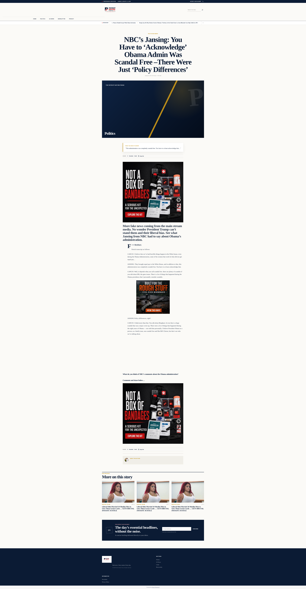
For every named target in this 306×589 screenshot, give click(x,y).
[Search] (202, 9)
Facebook (131, 156)
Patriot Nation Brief (195, 1)
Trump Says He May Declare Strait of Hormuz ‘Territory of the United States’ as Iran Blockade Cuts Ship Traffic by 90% (145, 22)
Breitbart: (138, 245)
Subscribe (195, 529)
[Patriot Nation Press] (110, 10)
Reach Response (156, 587)
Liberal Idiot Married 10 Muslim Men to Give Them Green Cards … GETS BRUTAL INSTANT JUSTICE (118, 509)
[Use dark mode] (203, 1)
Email (135, 156)
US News (155, 33)
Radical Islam (106, 504)
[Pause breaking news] (202, 23)
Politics (150, 33)
